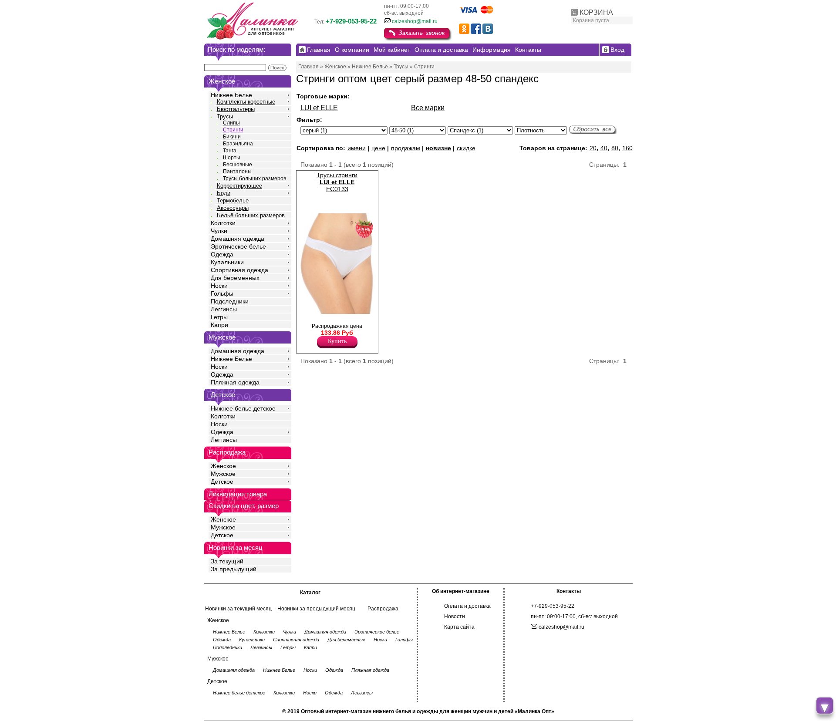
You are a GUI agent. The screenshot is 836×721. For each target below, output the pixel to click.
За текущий (227, 561)
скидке (466, 148)
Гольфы (222, 293)
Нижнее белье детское (243, 408)
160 (627, 148)
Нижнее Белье (231, 94)
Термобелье (233, 200)
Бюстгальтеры (236, 109)
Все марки (428, 107)
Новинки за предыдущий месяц (316, 609)
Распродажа (382, 609)
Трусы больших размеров (254, 178)
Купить (337, 341)
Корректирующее (239, 185)
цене (378, 148)
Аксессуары (233, 208)
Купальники (227, 262)
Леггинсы (224, 309)
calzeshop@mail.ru (415, 21)
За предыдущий (233, 569)
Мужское (223, 473)
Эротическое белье (238, 246)
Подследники (230, 301)
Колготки (223, 222)
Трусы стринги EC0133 (337, 182)
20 (593, 148)
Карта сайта (459, 627)
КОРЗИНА (596, 12)
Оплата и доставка (467, 606)
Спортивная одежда (239, 269)
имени (356, 148)
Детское (223, 394)
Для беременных (235, 277)
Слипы (231, 123)
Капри (219, 324)
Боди (223, 193)
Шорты (231, 158)
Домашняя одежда (237, 238)
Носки (219, 285)
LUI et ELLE (319, 107)
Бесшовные (237, 165)
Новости (454, 616)
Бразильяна (238, 144)
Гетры (219, 316)
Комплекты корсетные (246, 101)
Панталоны (237, 171)
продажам (405, 148)
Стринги (233, 130)
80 (614, 148)
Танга (229, 151)
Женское (223, 465)
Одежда (222, 254)
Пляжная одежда (235, 382)
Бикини (232, 137)
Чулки (219, 230)
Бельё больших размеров (251, 215)
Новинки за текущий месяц (238, 609)
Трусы (225, 116)
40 (603, 148)
